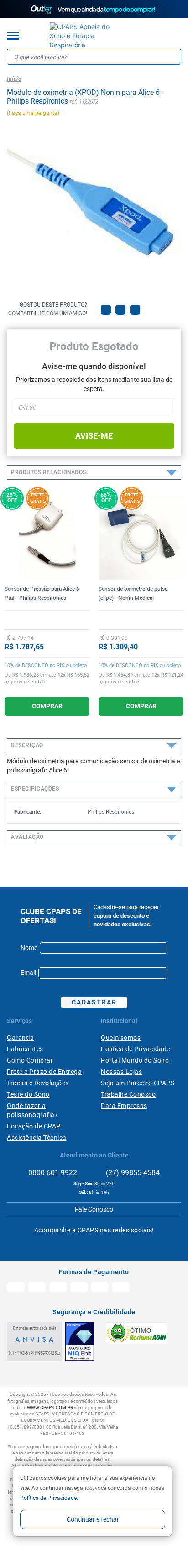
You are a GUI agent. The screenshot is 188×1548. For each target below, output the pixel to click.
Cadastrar (94, 1002)
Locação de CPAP (34, 1126)
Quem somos (121, 1037)
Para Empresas (124, 1105)
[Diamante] (79, 1341)
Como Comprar (30, 1060)
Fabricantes (25, 1049)
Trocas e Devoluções (38, 1083)
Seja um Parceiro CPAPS (137, 1083)
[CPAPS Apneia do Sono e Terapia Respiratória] (87, 35)
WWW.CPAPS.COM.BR (50, 1407)
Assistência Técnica (37, 1137)
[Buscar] (172, 57)
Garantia (20, 1037)
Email (28, 972)
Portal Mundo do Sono (135, 1060)
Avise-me (94, 435)
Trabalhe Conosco (128, 1094)
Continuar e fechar (93, 1519)
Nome (29, 947)
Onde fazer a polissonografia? (32, 1110)
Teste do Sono (28, 1094)
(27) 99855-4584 (132, 1172)
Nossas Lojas (121, 1071)
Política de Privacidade (48, 1498)
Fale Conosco (94, 1209)
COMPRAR (47, 706)
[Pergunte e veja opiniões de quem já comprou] (47, 620)
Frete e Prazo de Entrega (44, 1071)
